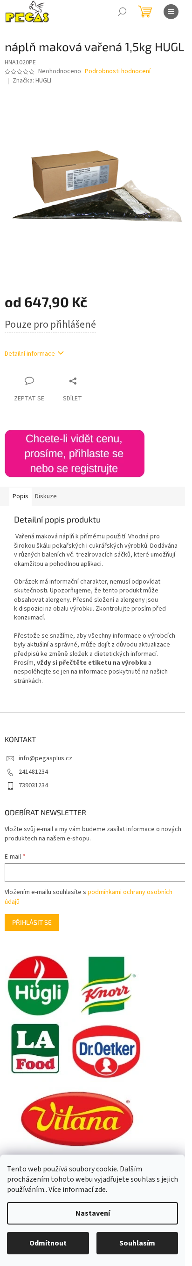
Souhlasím (137, 1243)
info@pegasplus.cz (45, 758)
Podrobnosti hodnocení (118, 71)
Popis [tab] (20, 496)
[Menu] (171, 11)
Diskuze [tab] (46, 496)
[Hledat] (122, 11)
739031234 (33, 785)
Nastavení (92, 1213)
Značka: (32, 80)
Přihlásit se (32, 922)
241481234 (33, 772)
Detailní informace (30, 353)
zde (100, 1189)
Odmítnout (48, 1243)
